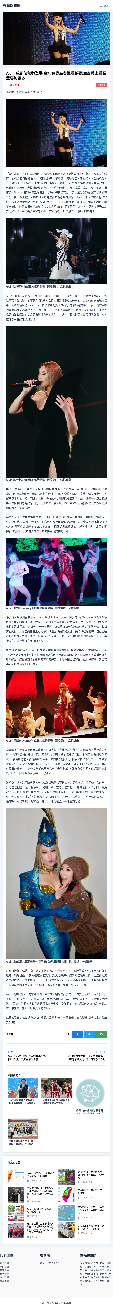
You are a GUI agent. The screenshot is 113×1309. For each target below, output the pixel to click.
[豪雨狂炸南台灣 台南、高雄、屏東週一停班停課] (66, 1230)
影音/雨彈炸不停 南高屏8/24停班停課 (39, 1210)
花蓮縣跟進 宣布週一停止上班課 (91, 1192)
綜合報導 (4, 1273)
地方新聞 (4, 1263)
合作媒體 (101, 85)
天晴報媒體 (12, 6)
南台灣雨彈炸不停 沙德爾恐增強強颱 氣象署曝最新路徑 (91, 1210)
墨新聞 (10, 92)
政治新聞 (4, 1277)
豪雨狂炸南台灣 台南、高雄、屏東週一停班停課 (91, 1227)
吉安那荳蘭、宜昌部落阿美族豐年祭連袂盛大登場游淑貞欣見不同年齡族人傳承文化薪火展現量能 (40, 1228)
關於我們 (4, 1281)
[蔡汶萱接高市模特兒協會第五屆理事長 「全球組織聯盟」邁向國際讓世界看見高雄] (16, 1195)
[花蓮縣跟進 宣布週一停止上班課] (66, 1194)
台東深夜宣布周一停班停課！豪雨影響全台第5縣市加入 (91, 1174)
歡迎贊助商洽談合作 (50, 1263)
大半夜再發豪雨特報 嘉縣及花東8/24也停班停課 (40, 1175)
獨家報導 (4, 1270)
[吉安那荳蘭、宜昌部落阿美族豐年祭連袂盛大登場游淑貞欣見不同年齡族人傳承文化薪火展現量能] (16, 1230)
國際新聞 (4, 1266)
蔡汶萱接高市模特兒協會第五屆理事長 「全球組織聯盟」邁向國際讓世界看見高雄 (40, 1192)
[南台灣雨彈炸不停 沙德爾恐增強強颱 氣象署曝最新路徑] (66, 1213)
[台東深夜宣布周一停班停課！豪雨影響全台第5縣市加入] (66, 1177)
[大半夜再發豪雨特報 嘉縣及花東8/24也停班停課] (16, 1177)
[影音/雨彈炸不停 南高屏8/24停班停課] (16, 1213)
